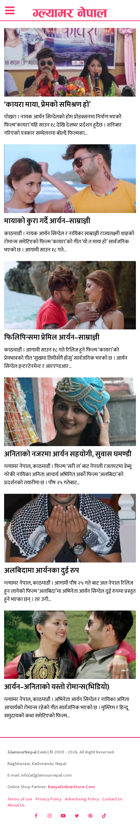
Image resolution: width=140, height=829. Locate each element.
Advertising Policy (82, 799)
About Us (16, 805)
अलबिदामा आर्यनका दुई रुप (41, 570)
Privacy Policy (49, 799)
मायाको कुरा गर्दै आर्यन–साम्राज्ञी (47, 221)
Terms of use (19, 799)
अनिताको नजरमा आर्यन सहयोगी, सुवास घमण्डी (68, 454)
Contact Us (112, 799)
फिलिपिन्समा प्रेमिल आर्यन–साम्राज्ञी (52, 337)
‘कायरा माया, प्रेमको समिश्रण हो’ (47, 104)
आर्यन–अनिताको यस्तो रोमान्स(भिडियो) (56, 687)
